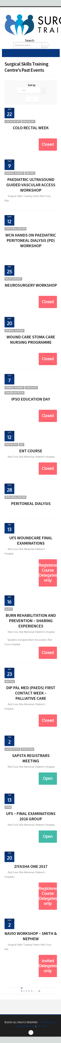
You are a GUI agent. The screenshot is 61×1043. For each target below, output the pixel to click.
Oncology (31, 387)
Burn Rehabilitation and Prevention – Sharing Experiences (31, 621)
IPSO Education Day (30, 399)
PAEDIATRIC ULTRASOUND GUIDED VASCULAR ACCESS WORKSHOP (30, 185)
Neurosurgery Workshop (31, 285)
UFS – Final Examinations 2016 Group (30, 816)
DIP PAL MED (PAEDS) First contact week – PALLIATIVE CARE (30, 693)
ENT (21, 444)
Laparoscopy (12, 749)
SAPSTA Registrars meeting (31, 758)
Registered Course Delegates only (48, 572)
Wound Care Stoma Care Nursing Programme (31, 339)
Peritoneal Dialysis (15, 229)
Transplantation (14, 393)
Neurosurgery (13, 279)
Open (48, 778)
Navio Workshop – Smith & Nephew (31, 936)
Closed (48, 144)
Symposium (27, 749)
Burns (8, 609)
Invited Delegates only (48, 965)
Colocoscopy (12, 121)
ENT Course (30, 450)
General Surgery (14, 173)
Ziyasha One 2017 (30, 866)
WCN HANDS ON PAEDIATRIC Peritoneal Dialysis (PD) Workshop (30, 240)
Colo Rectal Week (31, 127)
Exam (8, 807)
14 (39, 991)
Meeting (30, 173)
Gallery (42, 1026)
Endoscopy (28, 121)
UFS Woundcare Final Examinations (30, 540)
